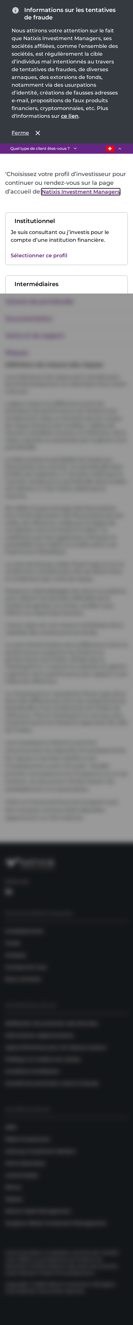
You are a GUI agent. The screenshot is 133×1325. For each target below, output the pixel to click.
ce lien (69, 116)
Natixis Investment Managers (81, 192)
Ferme (20, 133)
